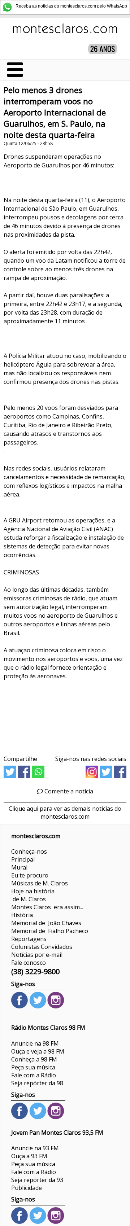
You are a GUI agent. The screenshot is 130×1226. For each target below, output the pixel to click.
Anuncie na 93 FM (35, 1148)
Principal (23, 859)
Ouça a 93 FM (29, 1156)
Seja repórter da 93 (37, 1180)
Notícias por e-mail (36, 955)
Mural (19, 867)
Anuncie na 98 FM (35, 1043)
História (22, 915)
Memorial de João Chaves (46, 923)
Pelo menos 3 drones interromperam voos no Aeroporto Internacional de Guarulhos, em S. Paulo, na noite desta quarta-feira (55, 112)
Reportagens (29, 939)
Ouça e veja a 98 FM (37, 1051)
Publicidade (26, 1188)
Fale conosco (28, 963)
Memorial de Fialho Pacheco (49, 931)
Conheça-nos (29, 851)
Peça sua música (33, 1067)
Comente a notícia (68, 791)
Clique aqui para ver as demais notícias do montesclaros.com (65, 812)
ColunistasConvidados (41, 947)
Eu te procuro (29, 875)
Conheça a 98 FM (34, 1059)
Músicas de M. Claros (39, 883)
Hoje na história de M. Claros (33, 895)
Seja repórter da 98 (37, 1083)
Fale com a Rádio (33, 1075)
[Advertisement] (65, 715)
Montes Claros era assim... (47, 907)
